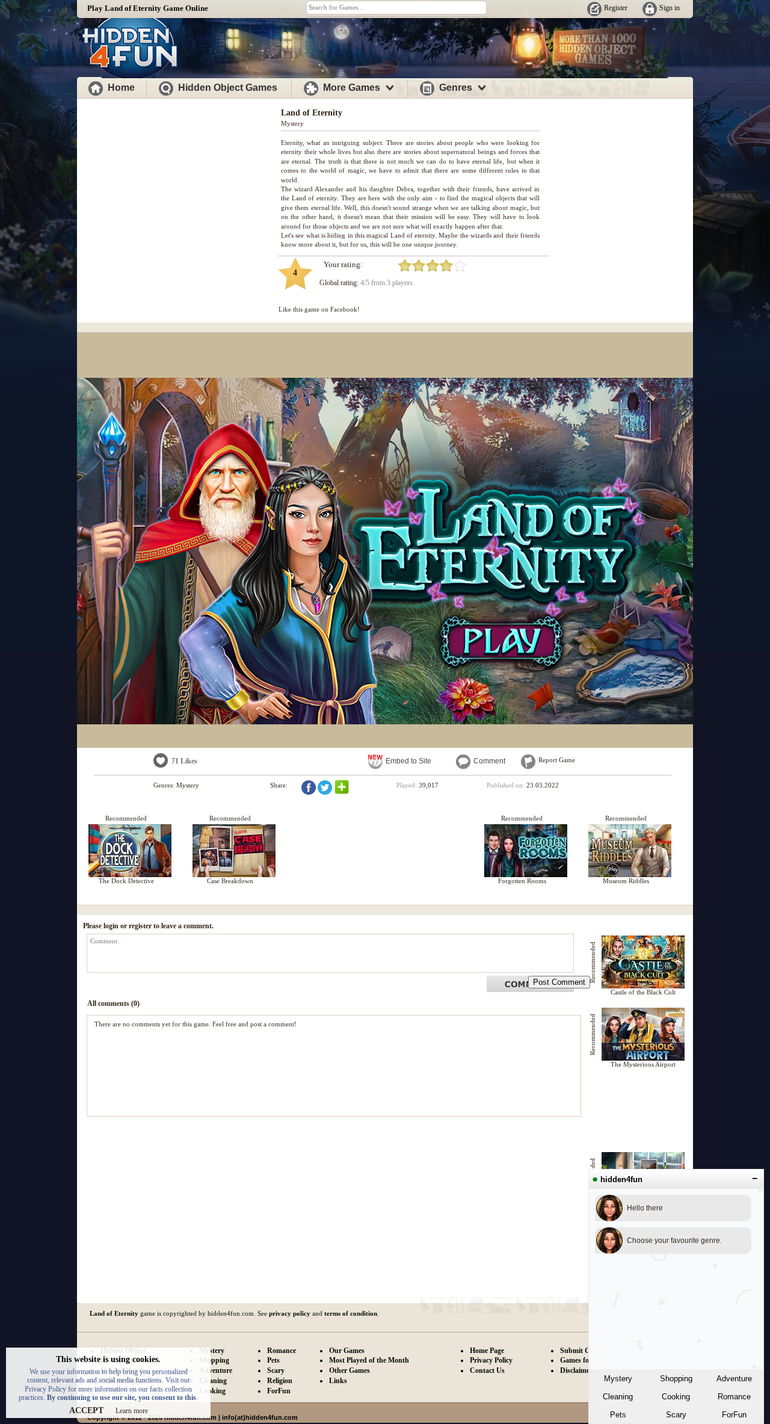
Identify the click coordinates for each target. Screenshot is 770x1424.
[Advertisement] (179, 185)
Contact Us (487, 1370)
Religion (279, 1380)
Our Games (347, 1350)
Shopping (676, 1378)
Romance (734, 1396)
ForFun (734, 1414)
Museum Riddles (626, 880)
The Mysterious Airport (643, 1064)
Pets (618, 1414)
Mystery (618, 1378)
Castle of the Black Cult (643, 992)
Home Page (487, 1350)
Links (338, 1380)
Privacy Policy (491, 1360)
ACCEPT (86, 1410)
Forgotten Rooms (522, 880)
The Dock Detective (126, 880)
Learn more (132, 1411)
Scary (676, 1414)
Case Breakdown (230, 880)
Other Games (349, 1370)
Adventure (734, 1378)
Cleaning (618, 1396)
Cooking (676, 1396)
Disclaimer (576, 1370)
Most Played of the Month (369, 1360)
